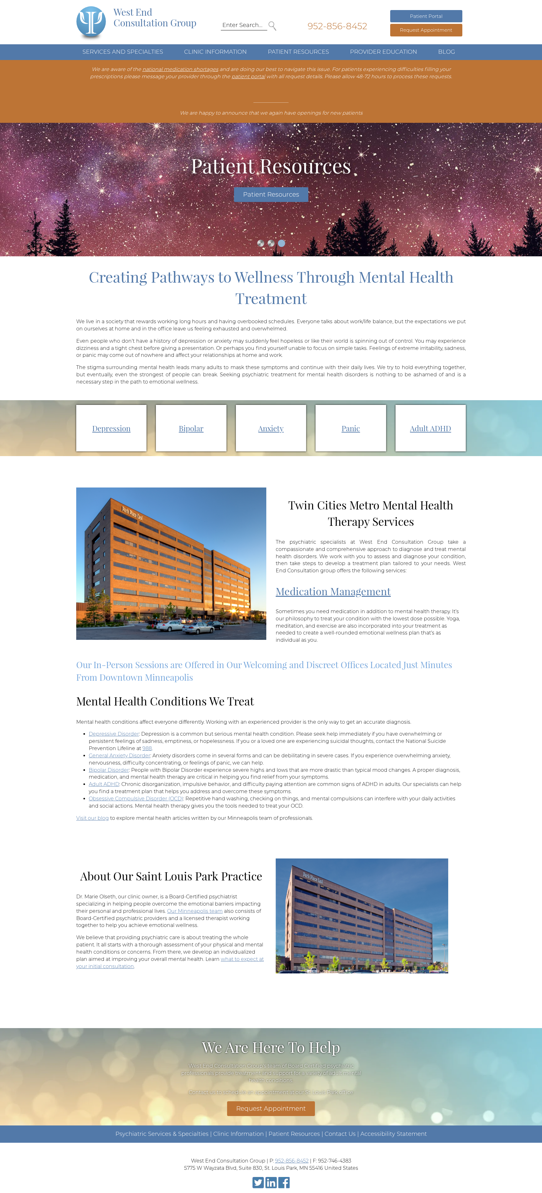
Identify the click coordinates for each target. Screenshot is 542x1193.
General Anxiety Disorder (119, 756)
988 (147, 748)
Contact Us (340, 1133)
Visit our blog (92, 818)
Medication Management (333, 591)
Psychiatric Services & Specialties (162, 1133)
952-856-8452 (337, 26)
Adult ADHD (430, 428)
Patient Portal (426, 16)
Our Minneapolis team (195, 911)
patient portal (248, 76)
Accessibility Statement (393, 1133)
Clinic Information (238, 1133)
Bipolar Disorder (109, 770)
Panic (351, 428)
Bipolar (191, 428)
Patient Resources (271, 194)
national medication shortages (180, 69)
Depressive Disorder (114, 734)
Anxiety (271, 428)
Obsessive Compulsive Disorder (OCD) (136, 799)
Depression (111, 428)
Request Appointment (426, 30)
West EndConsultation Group (155, 17)
